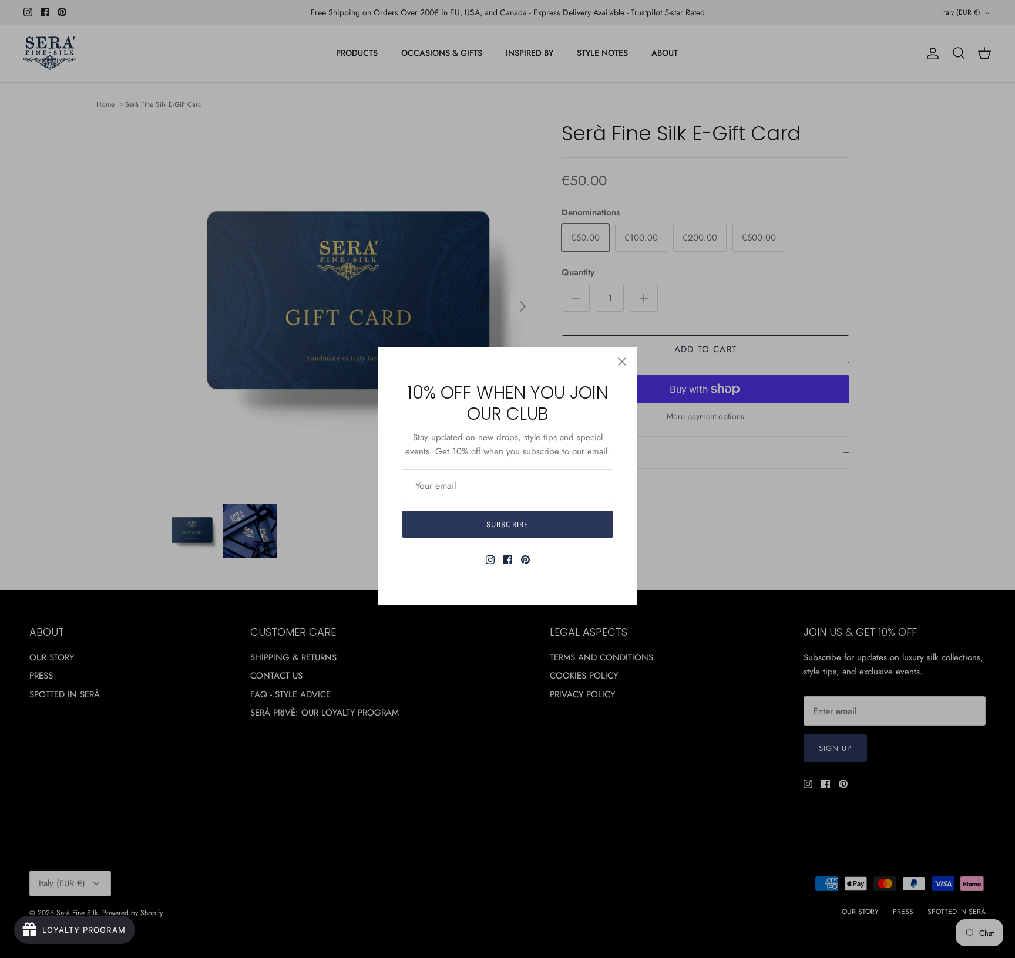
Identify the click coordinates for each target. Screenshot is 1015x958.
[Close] (622, 362)
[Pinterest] (525, 559)
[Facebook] (507, 559)
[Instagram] (490, 559)
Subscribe (507, 524)
